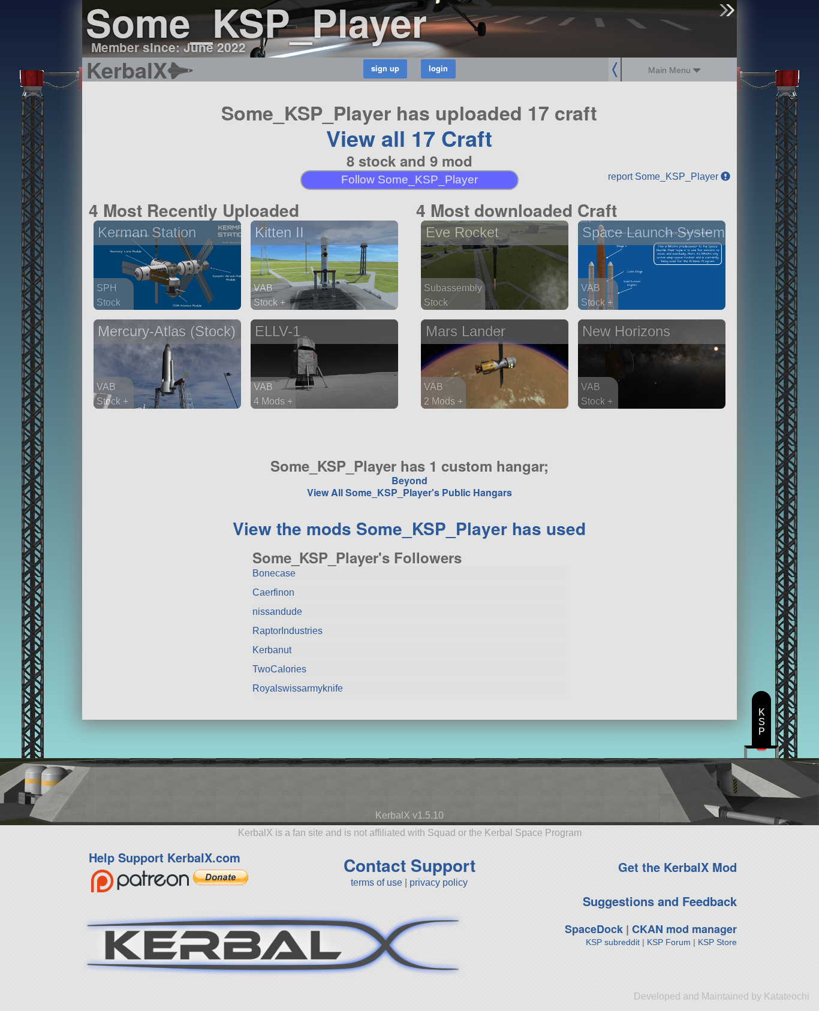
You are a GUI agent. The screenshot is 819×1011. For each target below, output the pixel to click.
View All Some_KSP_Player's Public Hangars (409, 492)
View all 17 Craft (409, 137)
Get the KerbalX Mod (677, 867)
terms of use (376, 882)
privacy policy (439, 882)
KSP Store (717, 942)
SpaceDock (594, 929)
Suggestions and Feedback (660, 901)
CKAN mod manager (684, 929)
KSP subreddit (613, 942)
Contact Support (409, 865)
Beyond (409, 480)
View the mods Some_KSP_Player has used (409, 528)
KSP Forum (669, 942)
